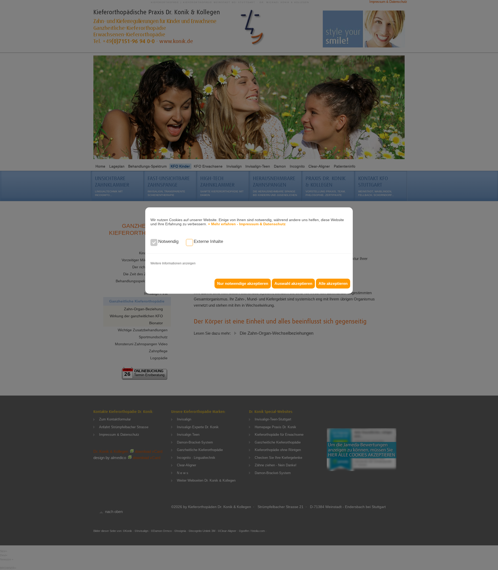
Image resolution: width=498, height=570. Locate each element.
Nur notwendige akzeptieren (242, 283)
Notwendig (168, 241)
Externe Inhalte (208, 241)
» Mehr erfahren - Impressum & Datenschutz (247, 224)
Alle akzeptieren (333, 283)
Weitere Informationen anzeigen (173, 263)
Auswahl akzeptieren (293, 283)
